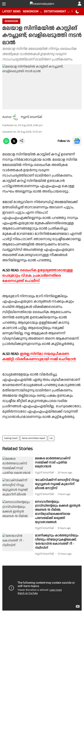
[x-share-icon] (14, 143)
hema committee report (33, 438)
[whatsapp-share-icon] (6, 143)
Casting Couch (11, 438)
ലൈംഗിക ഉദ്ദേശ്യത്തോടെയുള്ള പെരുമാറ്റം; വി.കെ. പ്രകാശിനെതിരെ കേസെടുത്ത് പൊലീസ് (37, 275)
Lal (51, 438)
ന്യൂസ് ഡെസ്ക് (31, 117)
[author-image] (16, 117)
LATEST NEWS (11, 11)
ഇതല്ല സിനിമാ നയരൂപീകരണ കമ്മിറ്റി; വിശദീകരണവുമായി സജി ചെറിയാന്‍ (39, 356)
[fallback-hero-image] (17, 465)
